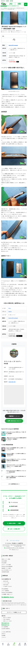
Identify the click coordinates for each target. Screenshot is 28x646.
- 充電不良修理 (5, 584)
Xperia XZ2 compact (16, 31)
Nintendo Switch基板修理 (7, 566)
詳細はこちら (19, 335)
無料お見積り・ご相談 (15, 523)
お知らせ (3, 633)
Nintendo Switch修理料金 (7, 592)
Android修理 (4, 560)
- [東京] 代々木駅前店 (6, 617)
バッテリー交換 (23, 31)
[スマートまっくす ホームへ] (14, 540)
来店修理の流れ (6, 623)
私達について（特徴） (6, 559)
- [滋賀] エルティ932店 (7, 621)
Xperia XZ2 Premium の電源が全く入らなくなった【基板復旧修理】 (16, 471)
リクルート (4, 637)
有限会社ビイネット (15, 549)
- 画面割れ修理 (5, 581)
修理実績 (5, 8)
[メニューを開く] (25, 4)
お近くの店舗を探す (15, 529)
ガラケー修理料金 (5, 590)
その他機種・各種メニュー (7, 594)
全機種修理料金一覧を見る (8, 597)
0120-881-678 (12, 381)
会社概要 (3, 635)
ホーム (2, 8)
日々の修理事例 (5, 626)
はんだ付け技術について (7, 570)
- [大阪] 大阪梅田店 (6, 619)
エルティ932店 (10, 8)
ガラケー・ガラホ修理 (6, 564)
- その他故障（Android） (7, 586)
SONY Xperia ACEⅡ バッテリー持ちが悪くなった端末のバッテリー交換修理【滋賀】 (16, 465)
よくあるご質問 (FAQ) (6, 631)
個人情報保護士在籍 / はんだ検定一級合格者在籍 (14, 547)
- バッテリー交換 (5, 582)
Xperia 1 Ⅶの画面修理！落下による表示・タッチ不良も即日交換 (16, 448)
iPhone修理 (4, 562)
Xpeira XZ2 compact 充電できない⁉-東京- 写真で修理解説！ (16, 432)
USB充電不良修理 (5, 571)
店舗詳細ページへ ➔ (14, 416)
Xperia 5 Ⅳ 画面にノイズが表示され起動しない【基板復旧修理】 (16, 454)
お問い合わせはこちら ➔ (14, 421)
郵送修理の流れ (6, 624)
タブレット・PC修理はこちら (14, 612)
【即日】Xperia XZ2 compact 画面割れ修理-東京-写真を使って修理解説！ (16, 438)
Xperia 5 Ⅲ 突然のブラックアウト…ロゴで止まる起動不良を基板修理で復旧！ (16, 460)
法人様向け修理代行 (6, 628)
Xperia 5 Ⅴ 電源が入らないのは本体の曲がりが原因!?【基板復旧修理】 (16, 477)
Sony (9, 308)
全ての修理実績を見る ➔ (14, 484)
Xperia (14, 8)
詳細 (17, 61)
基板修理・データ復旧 (6, 568)
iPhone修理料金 (5, 588)
